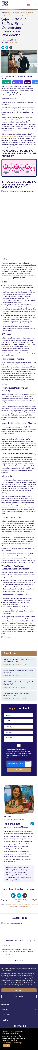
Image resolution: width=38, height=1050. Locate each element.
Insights (4, 1020)
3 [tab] (20, 960)
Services (4, 1009)
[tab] (19, 1004)
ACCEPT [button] (6, 1045)
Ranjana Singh (13, 42)
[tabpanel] (19, 937)
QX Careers (19, 996)
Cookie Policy (6, 1043)
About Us (5, 1004)
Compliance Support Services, (16, 13)
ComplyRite (5, 346)
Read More (5, 954)
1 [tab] (15, 960)
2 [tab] (18, 960)
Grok (27, 82)
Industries (5, 1014)
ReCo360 (30, 344)
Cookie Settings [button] (17, 1043)
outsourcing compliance (23, 15)
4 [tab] (22, 960)
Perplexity (17, 82)
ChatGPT (6, 82)
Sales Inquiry (19, 990)
